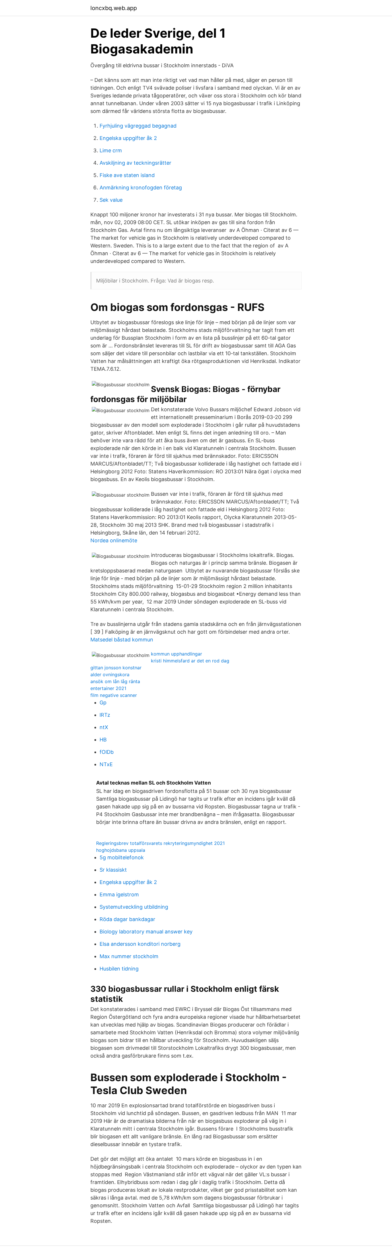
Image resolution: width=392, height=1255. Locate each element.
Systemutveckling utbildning (134, 907)
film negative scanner (113, 695)
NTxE (106, 764)
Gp (103, 702)
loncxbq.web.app (113, 8)
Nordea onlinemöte (113, 540)
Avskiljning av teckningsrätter (135, 163)
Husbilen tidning (119, 969)
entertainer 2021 (108, 688)
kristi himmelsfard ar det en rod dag (190, 661)
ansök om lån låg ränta (115, 681)
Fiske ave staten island (127, 175)
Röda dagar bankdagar (127, 919)
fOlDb (107, 752)
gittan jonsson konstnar (115, 667)
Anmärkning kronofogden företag (141, 187)
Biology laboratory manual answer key (146, 932)
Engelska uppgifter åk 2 (128, 138)
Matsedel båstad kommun (121, 640)
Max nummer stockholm (129, 956)
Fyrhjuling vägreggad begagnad (138, 126)
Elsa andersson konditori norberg (140, 944)
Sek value (111, 200)
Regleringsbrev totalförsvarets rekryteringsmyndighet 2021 (160, 843)
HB (103, 740)
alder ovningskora (109, 674)
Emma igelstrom (119, 894)
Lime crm (111, 150)
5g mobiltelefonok (122, 857)
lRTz (105, 715)
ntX (104, 727)
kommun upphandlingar (176, 654)
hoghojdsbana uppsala (120, 850)
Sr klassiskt (113, 870)
